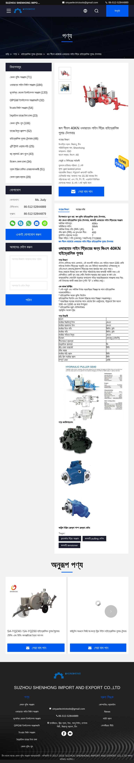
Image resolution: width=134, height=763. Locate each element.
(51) (27, 169)
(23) (24, 115)
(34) (20, 161)
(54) (21, 107)
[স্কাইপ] (20, 223)
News (107, 711)
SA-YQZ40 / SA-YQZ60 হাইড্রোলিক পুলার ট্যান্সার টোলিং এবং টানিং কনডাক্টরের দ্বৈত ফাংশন (33, 633)
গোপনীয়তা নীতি (107, 725)
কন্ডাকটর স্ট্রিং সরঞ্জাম (70, 538)
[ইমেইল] (36, 223)
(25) (22, 146)
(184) (26, 84)
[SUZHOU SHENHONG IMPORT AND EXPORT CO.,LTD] (24, 11)
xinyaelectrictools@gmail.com (81, 2)
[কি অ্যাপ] (28, 223)
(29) (20, 176)
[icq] (44, 223)
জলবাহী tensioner (69, 545)
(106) (20, 123)
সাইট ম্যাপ (107, 718)
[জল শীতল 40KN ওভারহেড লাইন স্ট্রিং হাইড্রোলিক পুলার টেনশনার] (102, 96)
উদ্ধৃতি (117, 10)
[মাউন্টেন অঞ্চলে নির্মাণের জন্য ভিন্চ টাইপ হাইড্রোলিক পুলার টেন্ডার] (98, 603)
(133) (28, 92)
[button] (23, 611)
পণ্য (15, 54)
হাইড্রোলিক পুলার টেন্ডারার (31, 54)
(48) (24, 138)
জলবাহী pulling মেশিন (94, 538)
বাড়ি (7, 54)
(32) (27, 100)
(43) (22, 153)
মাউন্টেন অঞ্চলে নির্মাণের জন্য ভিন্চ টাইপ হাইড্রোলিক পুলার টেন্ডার (98, 631)
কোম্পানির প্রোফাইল (107, 704)
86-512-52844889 (118, 2)
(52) (21, 130)
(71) (21, 77)
